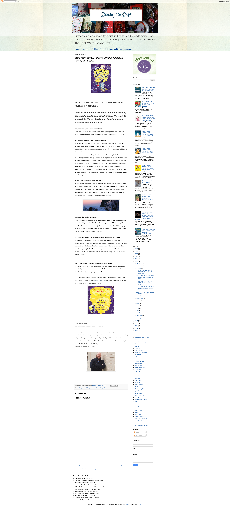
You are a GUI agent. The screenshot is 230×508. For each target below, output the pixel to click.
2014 (136, 328)
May (137, 308)
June (138, 305)
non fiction (137, 378)
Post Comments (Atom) (89, 469)
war (136, 403)
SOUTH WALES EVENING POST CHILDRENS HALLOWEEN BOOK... (145, 277)
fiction (136, 386)
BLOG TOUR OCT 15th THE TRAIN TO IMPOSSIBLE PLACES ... (144, 283)
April (137, 310)
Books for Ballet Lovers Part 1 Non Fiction (148, 181)
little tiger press (139, 350)
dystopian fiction (139, 391)
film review (138, 369)
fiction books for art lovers (142, 425)
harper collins (138, 393)
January (138, 318)
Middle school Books (140, 367)
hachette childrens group (142, 342)
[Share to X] (114, 386)
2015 (136, 325)
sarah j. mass (138, 410)
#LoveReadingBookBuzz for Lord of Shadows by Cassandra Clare (148, 89)
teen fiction (138, 380)
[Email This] (111, 386)
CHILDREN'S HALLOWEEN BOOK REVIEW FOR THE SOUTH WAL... (144, 272)
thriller (136, 412)
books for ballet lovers (141, 399)
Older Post (124, 466)
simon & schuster (139, 361)
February (139, 315)
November (139, 265)
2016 (136, 323)
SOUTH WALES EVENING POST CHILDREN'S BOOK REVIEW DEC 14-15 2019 (147, 198)
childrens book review (141, 339)
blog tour (81, 388)
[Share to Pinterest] (117, 386)
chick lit (137, 397)
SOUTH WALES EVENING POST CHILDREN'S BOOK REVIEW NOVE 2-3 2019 (147, 151)
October (138, 268)
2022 (136, 251)
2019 (136, 258)
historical (137, 382)
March (138, 313)
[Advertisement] (101, 451)
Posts (137, 432)
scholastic (137, 348)
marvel (136, 401)
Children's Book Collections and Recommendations (112, 49)
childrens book (139, 354)
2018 (136, 261)
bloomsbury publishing (141, 352)
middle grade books (104, 388)
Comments (138, 435)
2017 (136, 321)
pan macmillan (139, 365)
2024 (136, 249)
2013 (136, 330)
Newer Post (78, 466)
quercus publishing (140, 408)
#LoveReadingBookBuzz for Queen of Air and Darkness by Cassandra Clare (148, 231)
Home (77, 49)
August (138, 300)
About (85, 49)
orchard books (139, 371)
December (139, 263)
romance (137, 359)
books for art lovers (140, 421)
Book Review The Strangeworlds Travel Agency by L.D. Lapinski (148, 104)
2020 (136, 256)
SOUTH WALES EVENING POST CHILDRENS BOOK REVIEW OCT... (145, 293)
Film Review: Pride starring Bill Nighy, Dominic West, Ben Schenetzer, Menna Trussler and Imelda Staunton (144, 215)
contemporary (138, 374)
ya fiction (137, 357)
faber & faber (138, 376)
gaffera (127, 504)
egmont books (139, 384)
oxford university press (141, 418)
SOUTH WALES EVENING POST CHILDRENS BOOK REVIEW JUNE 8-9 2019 (147, 134)
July (137, 303)
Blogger (139, 504)
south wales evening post (142, 337)
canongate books (139, 406)
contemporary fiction (140, 416)
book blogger (88, 388)
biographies (138, 414)
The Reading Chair (140, 389)
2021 (136, 254)
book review (95, 388)
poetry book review (140, 423)
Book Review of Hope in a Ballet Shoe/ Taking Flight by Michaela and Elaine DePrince (148, 118)
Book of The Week (140, 395)
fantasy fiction (138, 363)
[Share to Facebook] (116, 386)
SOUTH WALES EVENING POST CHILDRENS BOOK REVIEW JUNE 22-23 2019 (148, 168)
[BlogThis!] (112, 386)
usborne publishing (114, 388)
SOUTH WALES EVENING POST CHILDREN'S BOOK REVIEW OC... (145, 288)
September (139, 298)
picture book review (140, 344)
